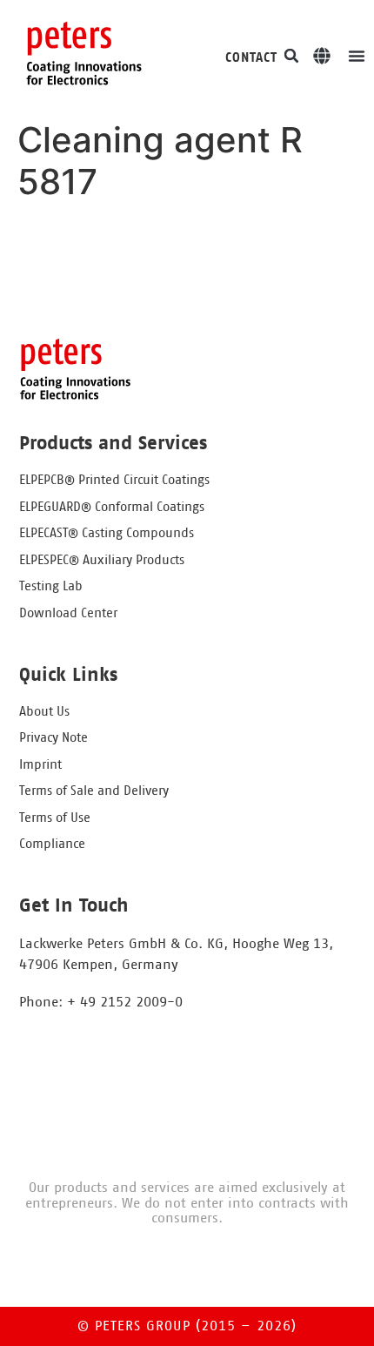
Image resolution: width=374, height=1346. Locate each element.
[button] (291, 56)
